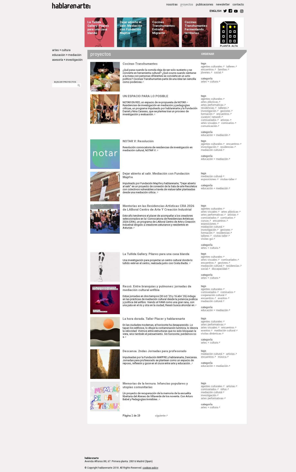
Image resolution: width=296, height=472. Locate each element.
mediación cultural (211, 149)
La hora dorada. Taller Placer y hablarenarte (154, 319)
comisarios (227, 122)
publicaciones (204, 4)
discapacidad (219, 268)
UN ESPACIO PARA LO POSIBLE (145, 96)
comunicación (209, 126)
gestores (225, 110)
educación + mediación (66, 55)
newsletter (223, 4)
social (217, 72)
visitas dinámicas (211, 333)
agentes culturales (211, 66)
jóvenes (205, 72)
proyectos (186, 4)
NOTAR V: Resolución (138, 141)
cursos (205, 220)
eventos (222, 298)
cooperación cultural (212, 295)
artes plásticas (209, 101)
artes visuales (209, 122)
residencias (207, 107)
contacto (238, 4)
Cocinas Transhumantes (140, 64)
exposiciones (208, 179)
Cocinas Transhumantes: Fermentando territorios (196, 27)
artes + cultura (61, 50)
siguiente (160, 415)
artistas (224, 119)
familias (222, 69)
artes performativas (212, 104)
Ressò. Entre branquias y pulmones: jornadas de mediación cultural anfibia (157, 288)
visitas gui (207, 238)
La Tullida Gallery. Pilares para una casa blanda (98, 27)
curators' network (211, 116)
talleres (230, 66)
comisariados (208, 119)
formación (206, 113)
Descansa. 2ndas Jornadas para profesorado (154, 351)
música (222, 356)
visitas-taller (227, 179)
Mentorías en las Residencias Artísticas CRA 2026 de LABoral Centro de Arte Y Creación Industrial (158, 207)
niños (223, 389)
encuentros (207, 69)
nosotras (172, 4)
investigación (208, 110)
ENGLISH (215, 10)
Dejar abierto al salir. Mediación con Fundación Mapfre (131, 27)
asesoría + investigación (67, 59)
